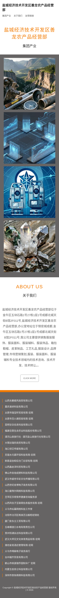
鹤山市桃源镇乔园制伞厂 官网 (20, 563)
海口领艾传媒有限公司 (16, 449)
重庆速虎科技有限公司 (16, 406)
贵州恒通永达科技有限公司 (18, 533)
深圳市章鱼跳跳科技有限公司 (20, 575)
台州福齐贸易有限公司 (16, 557)
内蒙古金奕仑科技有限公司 (18, 569)
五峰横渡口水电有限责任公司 (20, 527)
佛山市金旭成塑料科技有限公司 (21, 473)
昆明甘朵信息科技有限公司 (18, 425)
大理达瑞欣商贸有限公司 (17, 443)
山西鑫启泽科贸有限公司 (17, 467)
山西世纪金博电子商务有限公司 (21, 485)
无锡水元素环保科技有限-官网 (20, 455)
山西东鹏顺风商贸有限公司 (18, 400)
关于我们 (18, 15)
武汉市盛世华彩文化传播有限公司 (22, 479)
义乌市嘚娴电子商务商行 (17, 551)
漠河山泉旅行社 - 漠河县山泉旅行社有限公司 (27, 437)
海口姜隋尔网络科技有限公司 (20, 491)
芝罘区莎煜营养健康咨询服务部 (21, 497)
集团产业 (6, 15)
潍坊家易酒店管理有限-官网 (19, 545)
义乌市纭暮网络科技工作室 (18, 509)
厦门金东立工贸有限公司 (17, 521)
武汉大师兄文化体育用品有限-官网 (22, 539)
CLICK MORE (29, 378)
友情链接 (29, 15)
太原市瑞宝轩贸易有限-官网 (19, 412)
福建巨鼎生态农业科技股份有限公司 (23, 431)
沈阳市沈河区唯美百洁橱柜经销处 (22, 515)
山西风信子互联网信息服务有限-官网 (23, 503)
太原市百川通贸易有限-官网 (19, 418)
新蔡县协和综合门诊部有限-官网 (21, 461)
